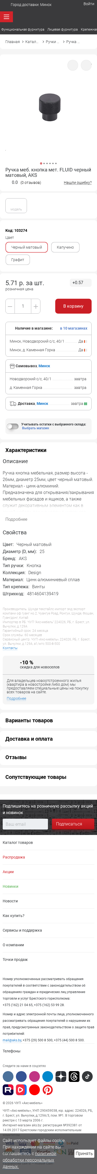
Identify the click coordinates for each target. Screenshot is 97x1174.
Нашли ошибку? (78, 183)
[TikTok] (87, 1076)
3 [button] (47, 163)
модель (16, 209)
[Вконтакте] (8, 1076)
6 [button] (56, 163)
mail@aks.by (12, 1040)
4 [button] (50, 163)
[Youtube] (34, 1089)
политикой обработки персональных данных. (29, 1160)
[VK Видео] (21, 1089)
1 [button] (41, 163)
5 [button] (53, 163)
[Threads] (74, 1076)
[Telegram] (47, 1076)
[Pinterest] (47, 1089)
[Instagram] (34, 1076)
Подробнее (16, 698)
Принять (84, 1153)
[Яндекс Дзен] (61, 1076)
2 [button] (44, 163)
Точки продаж (15, 959)
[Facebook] (21, 1076)
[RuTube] (8, 1089)
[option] (48, 114)
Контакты (10, 648)
